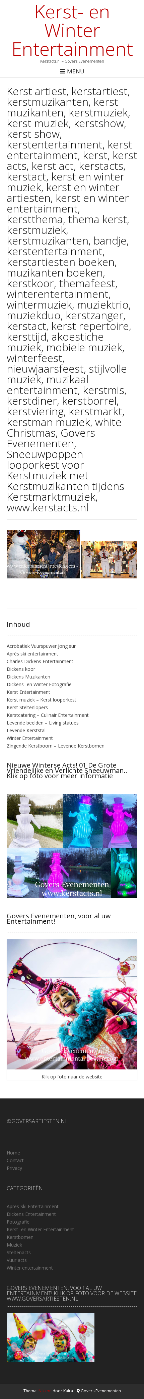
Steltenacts (19, 1252)
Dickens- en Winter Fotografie (39, 684)
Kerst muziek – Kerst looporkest (41, 699)
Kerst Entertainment (28, 692)
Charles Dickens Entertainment (40, 661)
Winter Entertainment (30, 738)
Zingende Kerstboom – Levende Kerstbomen (55, 746)
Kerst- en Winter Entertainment (72, 30)
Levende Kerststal (26, 730)
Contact (15, 1160)
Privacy (14, 1168)
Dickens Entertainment (31, 1214)
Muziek (14, 1245)
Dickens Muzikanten (28, 676)
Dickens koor (21, 669)
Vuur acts (17, 1260)
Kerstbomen (20, 1237)
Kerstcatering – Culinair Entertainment (48, 715)
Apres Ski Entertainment (33, 1206)
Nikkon (45, 1391)
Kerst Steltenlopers (27, 707)
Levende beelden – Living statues (43, 723)
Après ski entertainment (32, 653)
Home (13, 1152)
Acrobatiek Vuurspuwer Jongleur (41, 646)
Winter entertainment (30, 1268)
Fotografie (18, 1222)
